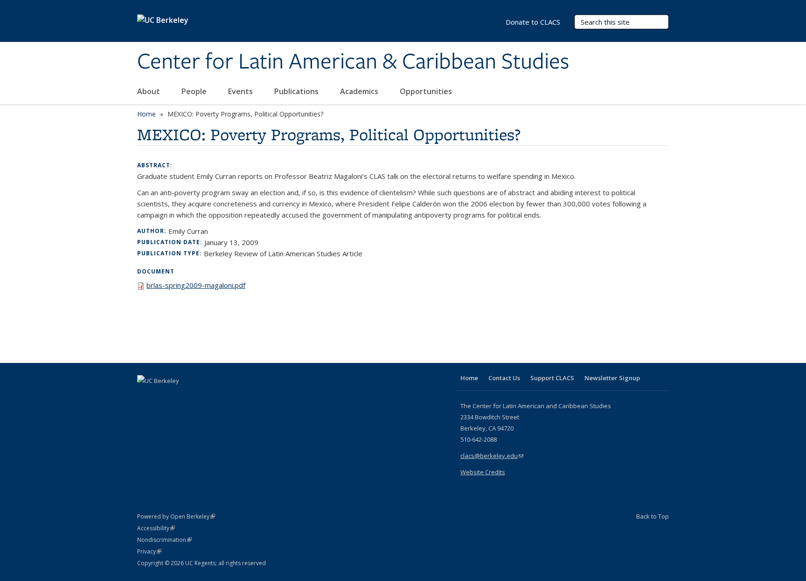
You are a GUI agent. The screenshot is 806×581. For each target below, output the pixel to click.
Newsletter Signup (612, 378)
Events (241, 91)
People (194, 91)
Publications (297, 91)
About (149, 91)
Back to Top (652, 516)
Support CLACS (552, 378)
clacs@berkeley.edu (491, 455)
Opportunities (427, 91)
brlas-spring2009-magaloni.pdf (195, 285)
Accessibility (156, 528)
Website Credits (482, 472)
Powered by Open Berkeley (176, 516)
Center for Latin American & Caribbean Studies (353, 62)
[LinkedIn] (163, 396)
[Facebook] (145, 396)
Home (146, 113)
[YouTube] (182, 396)
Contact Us (504, 378)
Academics (360, 91)
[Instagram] (200, 396)
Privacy (149, 551)
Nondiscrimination (164, 540)
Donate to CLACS (533, 22)
